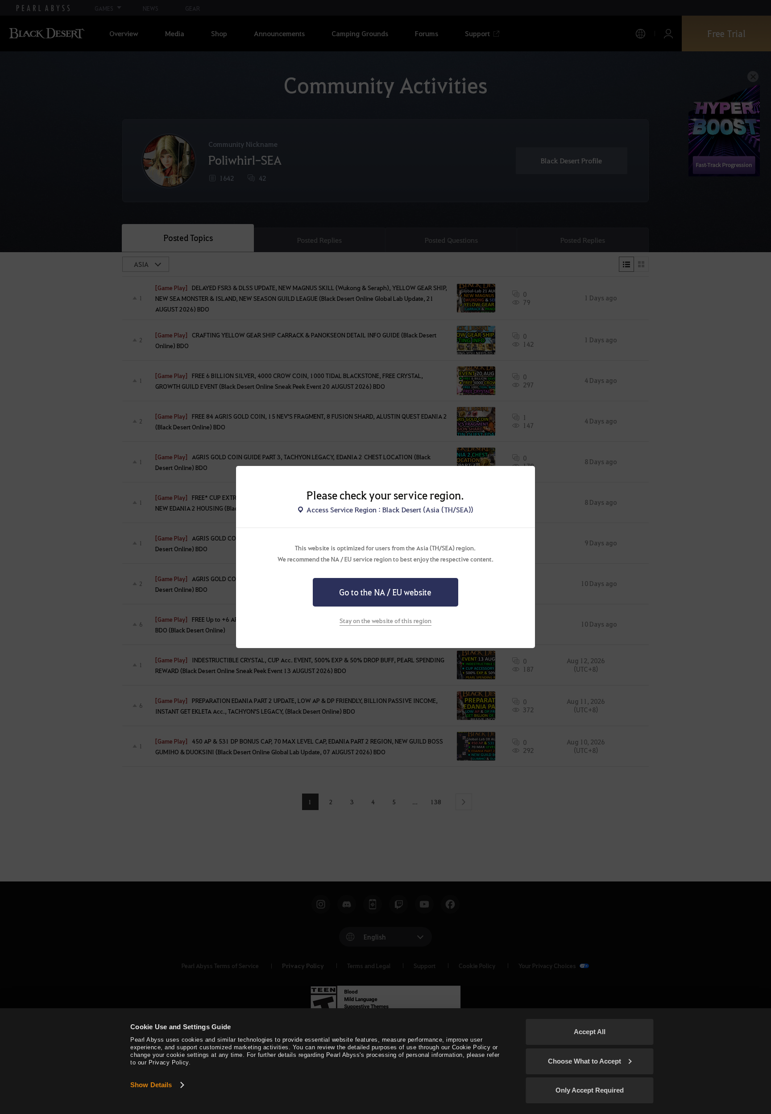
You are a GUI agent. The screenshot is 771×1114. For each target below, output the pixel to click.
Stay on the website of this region (385, 620)
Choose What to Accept (584, 1061)
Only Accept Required (589, 1090)
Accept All (589, 1031)
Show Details (151, 1085)
